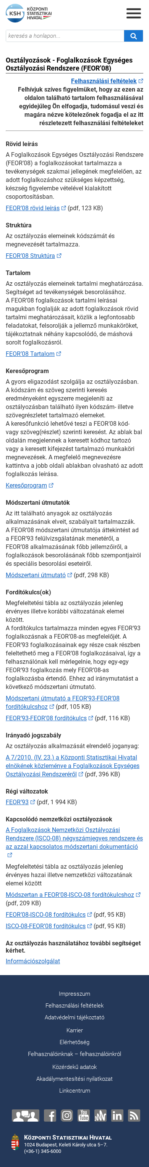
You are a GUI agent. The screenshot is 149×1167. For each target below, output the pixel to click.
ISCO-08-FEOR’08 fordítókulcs (46, 926)
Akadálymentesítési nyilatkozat (74, 1078)
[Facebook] (50, 1115)
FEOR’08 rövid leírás (33, 208)
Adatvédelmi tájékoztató (74, 1017)
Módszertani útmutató (36, 575)
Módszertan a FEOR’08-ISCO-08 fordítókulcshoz (70, 894)
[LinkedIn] (117, 1115)
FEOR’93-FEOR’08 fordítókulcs (46, 718)
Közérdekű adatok (74, 1067)
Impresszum (74, 993)
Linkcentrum (74, 1090)
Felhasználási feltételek (74, 1005)
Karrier (74, 1030)
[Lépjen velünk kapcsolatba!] (25, 1115)
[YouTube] (84, 1115)
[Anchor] (100, 1115)
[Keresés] (133, 36)
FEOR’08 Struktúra (30, 255)
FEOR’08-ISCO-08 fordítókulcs (46, 914)
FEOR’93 (17, 802)
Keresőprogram (26, 485)
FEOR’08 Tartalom (30, 353)
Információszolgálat (33, 961)
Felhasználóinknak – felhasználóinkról (74, 1054)
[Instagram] (67, 1115)
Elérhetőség (74, 1042)
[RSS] (134, 1115)
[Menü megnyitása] (133, 13)
